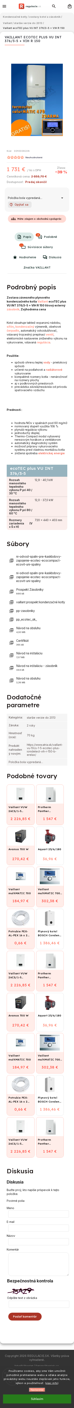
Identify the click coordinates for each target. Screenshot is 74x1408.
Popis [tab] (27, 237)
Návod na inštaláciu (29, 655)
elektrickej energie (51, 453)
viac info (52, 1383)
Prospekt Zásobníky (30, 591)
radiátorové (54, 369)
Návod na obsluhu (28, 630)
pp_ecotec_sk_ (26, 619)
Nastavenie (37, 1389)
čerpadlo (13, 330)
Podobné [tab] (47, 236)
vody (46, 362)
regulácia (43, 342)
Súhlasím (37, 1399)
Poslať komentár (25, 1316)
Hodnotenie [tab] (27, 257)
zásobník (13, 309)
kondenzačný (24, 326)
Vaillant (42, 301)
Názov (11, 1235)
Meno (10, 1208)
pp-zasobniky (25, 611)
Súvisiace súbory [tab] (36, 246)
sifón (10, 326)
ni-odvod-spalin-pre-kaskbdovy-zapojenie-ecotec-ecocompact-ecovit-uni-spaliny (38, 560)
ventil (49, 334)
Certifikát (22, 642)
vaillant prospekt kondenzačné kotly (40, 602)
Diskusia (55, 257)
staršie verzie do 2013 (41, 717)
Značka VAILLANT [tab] (37, 267)
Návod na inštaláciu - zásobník (36, 667)
